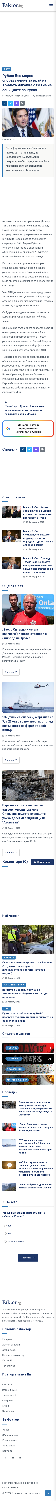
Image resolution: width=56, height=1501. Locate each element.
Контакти (7, 1451)
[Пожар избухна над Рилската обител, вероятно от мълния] (9, 1187)
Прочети (9, 672)
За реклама (8, 1445)
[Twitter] (10, 103)
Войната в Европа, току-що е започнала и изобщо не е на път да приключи (24, 993)
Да (9, 1225)
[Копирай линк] (22, 103)
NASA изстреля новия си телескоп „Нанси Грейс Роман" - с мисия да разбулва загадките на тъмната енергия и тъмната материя (36, 1168)
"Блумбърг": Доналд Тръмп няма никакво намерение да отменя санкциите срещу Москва (24, 410)
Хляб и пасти (9, 1350)
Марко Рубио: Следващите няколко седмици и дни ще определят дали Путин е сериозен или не (38, 538)
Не (9, 1233)
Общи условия (10, 1435)
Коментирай (44, 862)
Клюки (5, 1405)
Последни (9, 1092)
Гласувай (26, 1257)
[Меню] (51, 5)
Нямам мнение (16, 1241)
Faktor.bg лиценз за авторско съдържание (20, 1485)
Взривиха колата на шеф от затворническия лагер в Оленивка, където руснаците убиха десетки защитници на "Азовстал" (24, 813)
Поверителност (10, 1440)
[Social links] (5, 1457)
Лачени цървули (14, 985)
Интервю (7, 1339)
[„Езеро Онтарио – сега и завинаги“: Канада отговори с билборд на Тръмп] (28, 609)
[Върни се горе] (48, 1493)
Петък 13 (7, 1360)
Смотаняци (8, 1411)
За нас (5, 1429)
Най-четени (10, 916)
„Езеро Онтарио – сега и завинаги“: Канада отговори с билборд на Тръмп (24, 634)
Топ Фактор (8, 1366)
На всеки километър (13, 1355)
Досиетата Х (9, 1395)
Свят (7, 1008)
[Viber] (16, 103)
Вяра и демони (10, 1389)
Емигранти (7, 1400)
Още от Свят (12, 586)
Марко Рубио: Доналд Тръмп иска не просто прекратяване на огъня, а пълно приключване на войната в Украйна (38, 565)
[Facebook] (4, 103)
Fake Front (7, 1384)
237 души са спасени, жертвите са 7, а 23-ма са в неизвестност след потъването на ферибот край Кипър (35, 1146)
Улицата (9, 957)
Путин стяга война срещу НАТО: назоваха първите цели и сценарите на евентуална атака (27, 1017)
